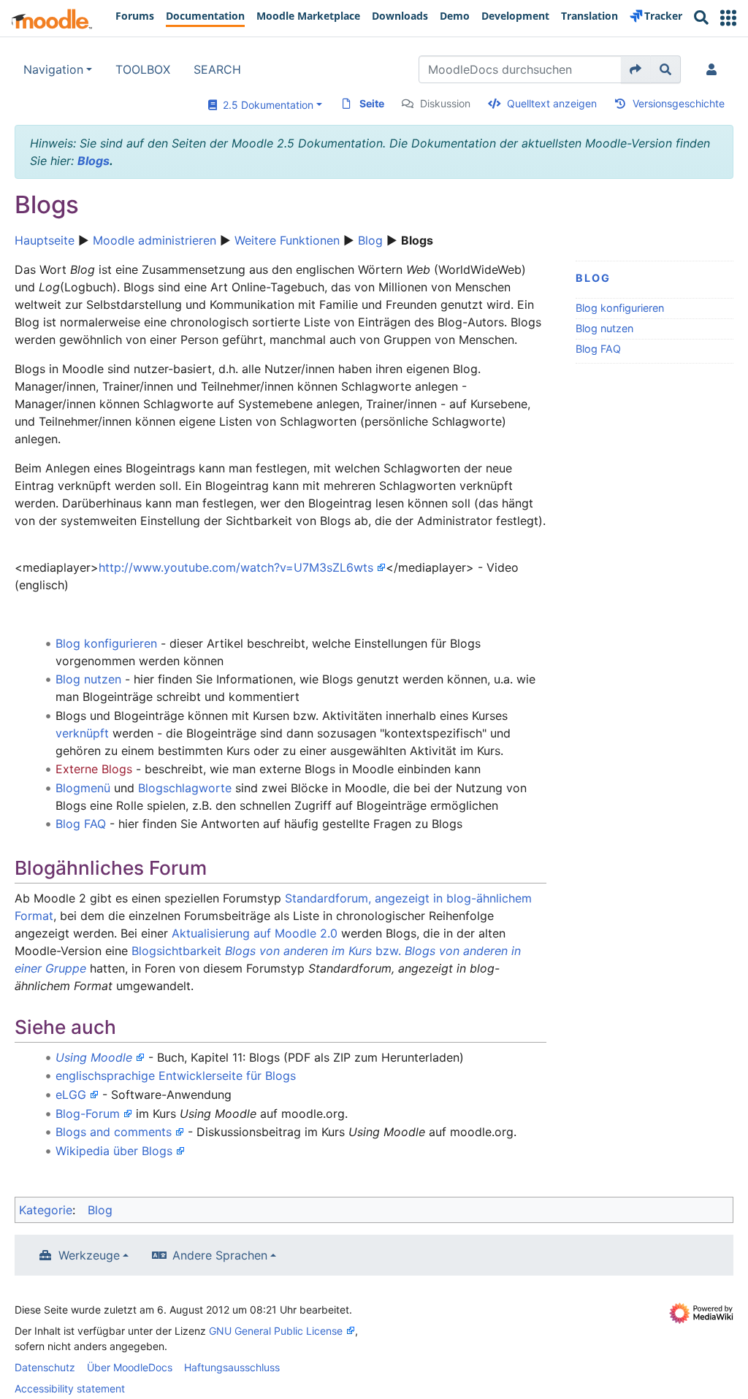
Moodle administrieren (154, 240)
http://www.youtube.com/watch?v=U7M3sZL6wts (236, 567)
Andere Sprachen (219, 1255)
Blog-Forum (88, 1113)
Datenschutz (45, 1367)
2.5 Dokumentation (265, 105)
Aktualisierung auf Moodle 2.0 (254, 933)
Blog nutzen (604, 328)
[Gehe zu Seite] (636, 69)
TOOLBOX (142, 69)
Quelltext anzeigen (552, 103)
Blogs (93, 160)
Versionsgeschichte (679, 103)
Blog (370, 240)
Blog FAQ (598, 348)
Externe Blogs (94, 769)
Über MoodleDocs (129, 1367)
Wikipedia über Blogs (114, 1150)
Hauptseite (45, 240)
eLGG (71, 1094)
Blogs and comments (114, 1131)
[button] (728, 18)
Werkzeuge (89, 1255)
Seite (371, 103)
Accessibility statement (70, 1388)
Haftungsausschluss (232, 1367)
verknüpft (82, 733)
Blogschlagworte (185, 788)
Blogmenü (83, 788)
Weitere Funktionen (287, 240)
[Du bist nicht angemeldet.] (714, 69)
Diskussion (445, 103)
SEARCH (217, 69)
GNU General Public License (276, 1331)
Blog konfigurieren (620, 308)
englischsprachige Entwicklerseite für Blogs (176, 1075)
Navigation (53, 69)
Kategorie (45, 1210)
